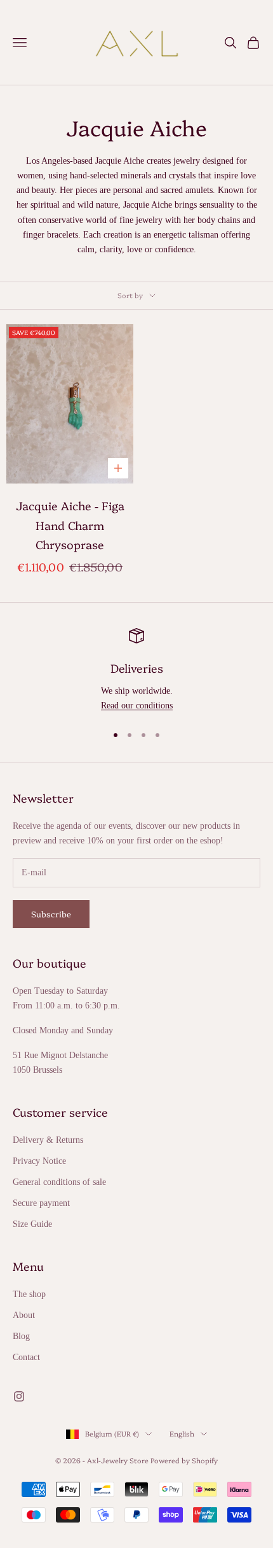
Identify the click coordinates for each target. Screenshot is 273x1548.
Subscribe (51, 913)
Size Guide (32, 1224)
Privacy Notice (39, 1161)
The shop (29, 1294)
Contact (26, 1357)
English (182, 1433)
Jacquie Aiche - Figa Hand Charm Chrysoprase (70, 525)
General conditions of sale (59, 1182)
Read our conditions (137, 705)
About (24, 1315)
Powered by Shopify (184, 1460)
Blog (21, 1336)
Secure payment (41, 1203)
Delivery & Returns (48, 1140)
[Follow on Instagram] (19, 1396)
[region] (136, 670)
